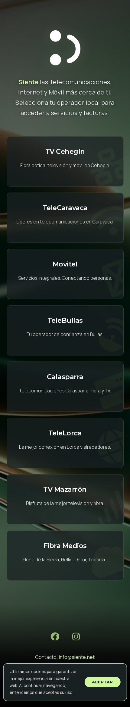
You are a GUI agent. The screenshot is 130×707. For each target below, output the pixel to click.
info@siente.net (77, 657)
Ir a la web (65, 161)
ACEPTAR (102, 682)
